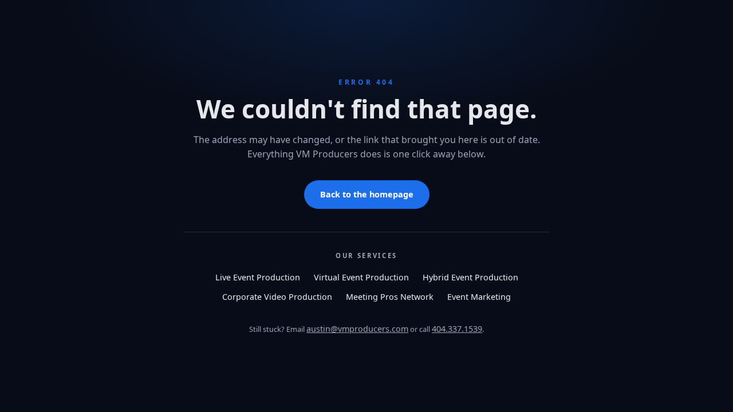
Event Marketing (479, 296)
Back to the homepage (366, 194)
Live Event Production (257, 277)
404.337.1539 (457, 328)
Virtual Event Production (361, 277)
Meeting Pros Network (390, 296)
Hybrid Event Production (470, 277)
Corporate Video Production (277, 296)
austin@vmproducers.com (357, 328)
